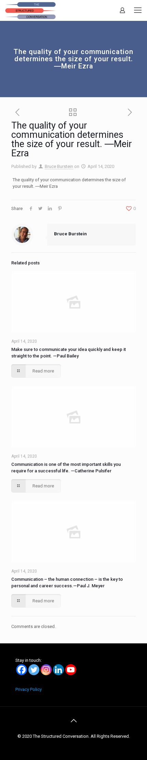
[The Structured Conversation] (30, 10)
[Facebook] (21, 669)
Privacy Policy (28, 689)
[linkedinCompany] (58, 669)
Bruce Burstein (59, 166)
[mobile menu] (138, 10)
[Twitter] (33, 669)
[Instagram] (46, 669)
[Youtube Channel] (70, 669)
